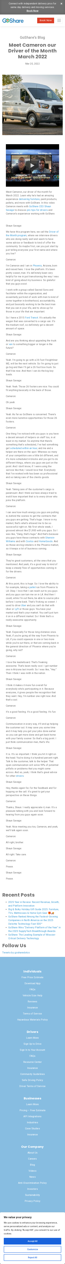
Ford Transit (31, 317)
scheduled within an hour (23, 448)
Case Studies (32, 1128)
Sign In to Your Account (32, 1049)
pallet (32, 587)
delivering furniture (29, 199)
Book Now (33, 10)
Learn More (32, 1037)
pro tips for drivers (37, 210)
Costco (30, 541)
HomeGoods (46, 541)
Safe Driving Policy (32, 1080)
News (32, 1176)
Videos (32, 1170)
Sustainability (32, 1195)
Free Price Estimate (32, 977)
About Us (33, 1152)
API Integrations (32, 1116)
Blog (32, 1164)
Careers (32, 1158)
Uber (23, 605)
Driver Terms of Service (32, 1086)
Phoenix (37, 265)
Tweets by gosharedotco (16, 952)
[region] (32, 1238)
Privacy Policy (32, 1201)
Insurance (32, 1007)
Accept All (32, 1241)
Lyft (17, 609)
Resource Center (32, 1062)
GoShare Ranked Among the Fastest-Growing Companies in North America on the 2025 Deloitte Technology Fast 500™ (33, 920)
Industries (32, 1122)
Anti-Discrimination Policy (32, 1182)
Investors (32, 1189)
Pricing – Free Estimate (33, 1110)
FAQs (32, 989)
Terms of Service (32, 1013)
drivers (20, 775)
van (11, 344)
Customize (32, 1249)
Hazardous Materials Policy (32, 1019)
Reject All (32, 1257)
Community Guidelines (32, 1074)
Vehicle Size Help (32, 995)
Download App (32, 983)
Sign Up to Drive (32, 1043)
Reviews (32, 1001)
